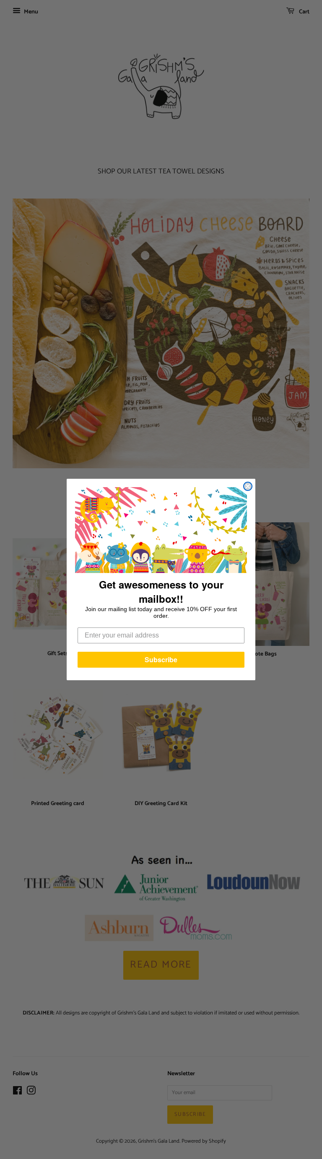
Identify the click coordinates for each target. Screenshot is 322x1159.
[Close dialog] (248, 486)
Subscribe (161, 659)
